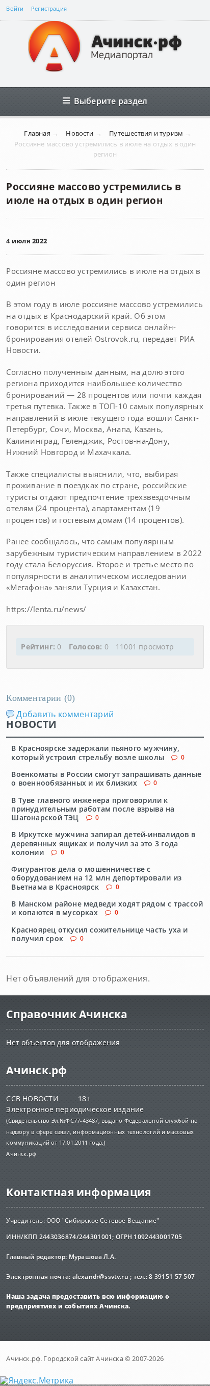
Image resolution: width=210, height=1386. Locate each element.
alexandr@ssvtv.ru (100, 1276)
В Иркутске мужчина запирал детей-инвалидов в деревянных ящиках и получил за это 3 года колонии (103, 843)
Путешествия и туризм (146, 133)
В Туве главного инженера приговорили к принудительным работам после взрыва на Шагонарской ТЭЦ (92, 809)
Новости (79, 133)
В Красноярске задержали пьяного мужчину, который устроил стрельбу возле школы (95, 752)
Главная (37, 133)
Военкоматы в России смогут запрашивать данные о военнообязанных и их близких (106, 778)
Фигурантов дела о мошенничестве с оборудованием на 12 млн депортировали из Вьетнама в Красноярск (96, 878)
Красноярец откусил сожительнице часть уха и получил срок (99, 934)
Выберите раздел (111, 101)
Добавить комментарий (65, 714)
